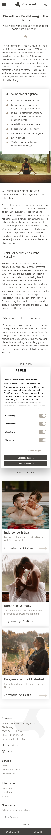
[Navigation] (4, 4)
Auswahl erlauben (25, 464)
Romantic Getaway (17, 606)
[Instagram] (9, 745)
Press (4, 766)
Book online (12, 832)
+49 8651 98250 (15, 735)
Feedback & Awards (11, 770)
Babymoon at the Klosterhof (24, 680)
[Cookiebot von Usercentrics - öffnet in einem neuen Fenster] (14, 370)
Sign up (25, 824)
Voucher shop (8, 774)
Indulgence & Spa (16, 533)
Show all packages (25, 473)
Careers (6, 796)
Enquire (38, 832)
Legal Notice (8, 788)
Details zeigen (34, 450)
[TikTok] (14, 745)
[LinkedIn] (18, 745)
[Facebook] (4, 745)
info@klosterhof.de (17, 739)
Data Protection (9, 792)
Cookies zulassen (26, 458)
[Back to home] (25, 4)
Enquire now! (25, 364)
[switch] (42, 424)
